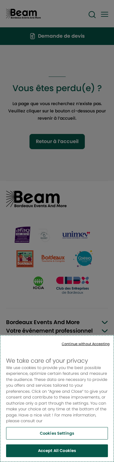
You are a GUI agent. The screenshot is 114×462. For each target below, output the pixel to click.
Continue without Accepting (85, 343)
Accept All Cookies (57, 450)
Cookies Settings (57, 433)
